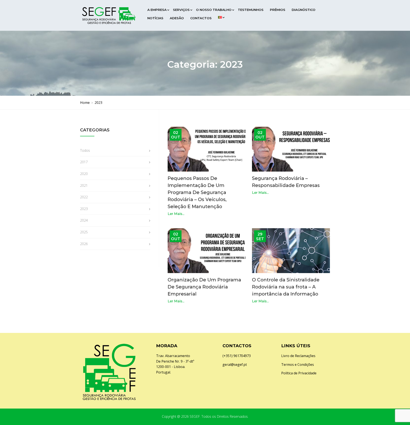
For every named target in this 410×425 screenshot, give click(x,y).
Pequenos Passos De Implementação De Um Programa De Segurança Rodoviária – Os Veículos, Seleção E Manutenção (197, 192)
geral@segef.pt (235, 364)
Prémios (277, 10)
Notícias (155, 18)
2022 (84, 197)
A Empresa (157, 10)
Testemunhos (251, 10)
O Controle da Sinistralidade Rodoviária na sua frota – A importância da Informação (285, 287)
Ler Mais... (176, 214)
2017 (84, 162)
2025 (84, 232)
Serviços (181, 10)
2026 (84, 243)
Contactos (201, 18)
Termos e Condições (297, 364)
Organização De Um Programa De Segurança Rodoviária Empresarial (204, 287)
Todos (85, 150)
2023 (84, 208)
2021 (84, 185)
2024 (84, 220)
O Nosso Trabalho (213, 10)
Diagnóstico (303, 10)
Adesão (177, 18)
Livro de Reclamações (298, 355)
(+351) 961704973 (237, 355)
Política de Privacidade (298, 373)
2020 (84, 173)
